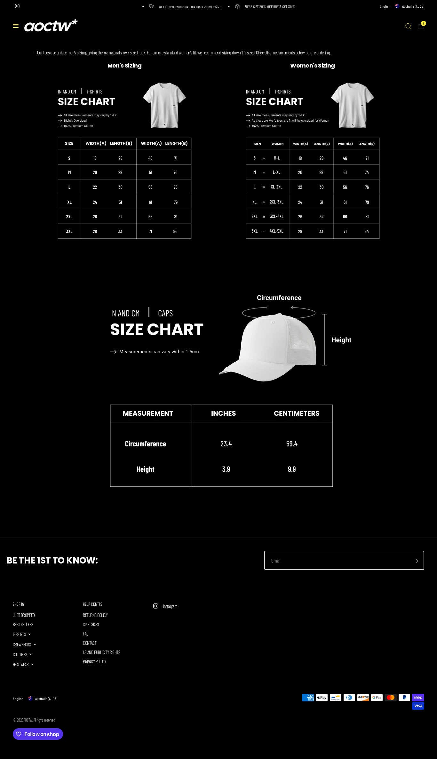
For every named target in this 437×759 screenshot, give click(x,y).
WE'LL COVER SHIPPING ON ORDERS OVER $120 (187, 6)
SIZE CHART (91, 624)
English (385, 6)
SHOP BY (18, 604)
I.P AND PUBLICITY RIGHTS (101, 652)
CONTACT (89, 643)
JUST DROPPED (24, 615)
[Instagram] (17, 6)
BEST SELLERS (23, 624)
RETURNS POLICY (95, 615)
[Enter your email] (417, 561)
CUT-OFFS (20, 654)
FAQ (85, 633)
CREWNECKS (22, 644)
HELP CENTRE (92, 604)
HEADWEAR (20, 664)
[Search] (408, 26)
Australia (413, 6)
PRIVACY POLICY (94, 661)
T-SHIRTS (19, 634)
